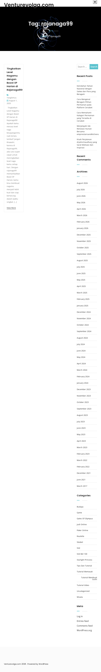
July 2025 (81, 267)
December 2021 (84, 473)
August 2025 (82, 260)
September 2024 (84, 331)
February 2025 (83, 299)
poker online (82, 530)
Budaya (80, 507)
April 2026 (81, 209)
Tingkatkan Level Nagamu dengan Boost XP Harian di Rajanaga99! (15, 79)
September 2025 (84, 254)
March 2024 (82, 370)
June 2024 (81, 351)
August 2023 (82, 415)
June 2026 (81, 196)
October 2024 (83, 325)
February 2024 (83, 376)
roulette (80, 536)
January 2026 (82, 228)
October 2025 (83, 247)
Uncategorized (83, 591)
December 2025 (84, 235)
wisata (80, 597)
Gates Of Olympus (85, 518)
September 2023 (84, 409)
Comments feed (85, 625)
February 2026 (83, 222)
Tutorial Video (83, 585)
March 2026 (82, 215)
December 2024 (84, 312)
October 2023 (83, 402)
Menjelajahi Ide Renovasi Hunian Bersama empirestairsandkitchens (87, 130)
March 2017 (82, 486)
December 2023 (84, 389)
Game (79, 513)
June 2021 (81, 479)
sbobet (80, 542)
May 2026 (81, 202)
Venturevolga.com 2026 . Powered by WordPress (26, 664)
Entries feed (83, 621)
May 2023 (81, 434)
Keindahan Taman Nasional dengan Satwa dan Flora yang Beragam (86, 90)
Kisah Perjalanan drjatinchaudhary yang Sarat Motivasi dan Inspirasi (87, 143)
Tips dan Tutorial (84, 566)
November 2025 (84, 241)
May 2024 (81, 357)
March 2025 (82, 293)
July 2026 (81, 189)
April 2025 (81, 286)
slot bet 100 (82, 554)
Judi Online (82, 524)
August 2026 (82, 183)
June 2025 (81, 273)
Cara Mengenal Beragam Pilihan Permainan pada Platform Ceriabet (84, 103)
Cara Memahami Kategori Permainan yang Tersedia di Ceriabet (85, 116)
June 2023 (81, 428)
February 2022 (83, 467)
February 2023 (83, 454)
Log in (80, 616)
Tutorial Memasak (85, 572)
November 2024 (84, 318)
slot (78, 548)
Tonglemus (11, 97)
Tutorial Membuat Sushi (89, 578)
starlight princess (84, 560)
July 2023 (81, 421)
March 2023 (82, 447)
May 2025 (81, 280)
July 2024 (81, 344)
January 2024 (82, 383)
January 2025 (82, 305)
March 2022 (82, 460)
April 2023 (81, 441)
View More (11, 208)
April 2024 (81, 363)
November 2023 (84, 396)
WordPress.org (84, 630)
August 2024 (82, 338)
